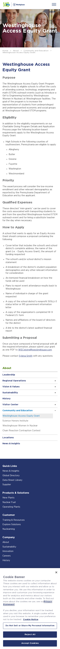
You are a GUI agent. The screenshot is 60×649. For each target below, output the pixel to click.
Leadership (8, 375)
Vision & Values (11, 387)
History (6, 399)
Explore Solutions (11, 524)
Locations (8, 438)
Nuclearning (8, 529)
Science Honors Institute (15, 421)
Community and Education (36, 51)
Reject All (30, 635)
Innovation (7, 551)
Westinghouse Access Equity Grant (21, 416)
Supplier (6, 485)
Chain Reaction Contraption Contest (21, 431)
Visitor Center (10, 405)
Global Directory (11, 476)
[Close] (56, 572)
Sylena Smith (25, 356)
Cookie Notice (30, 620)
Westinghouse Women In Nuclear (20, 426)
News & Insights (11, 444)
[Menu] (54, 4)
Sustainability (10, 393)
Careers (6, 556)
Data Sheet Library (12, 480)
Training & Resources (13, 520)
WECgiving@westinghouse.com (35, 350)
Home (5, 51)
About (16, 51)
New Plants (8, 498)
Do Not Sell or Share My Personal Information (30, 626)
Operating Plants (11, 507)
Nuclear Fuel (9, 502)
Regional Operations (14, 381)
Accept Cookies (30, 643)
